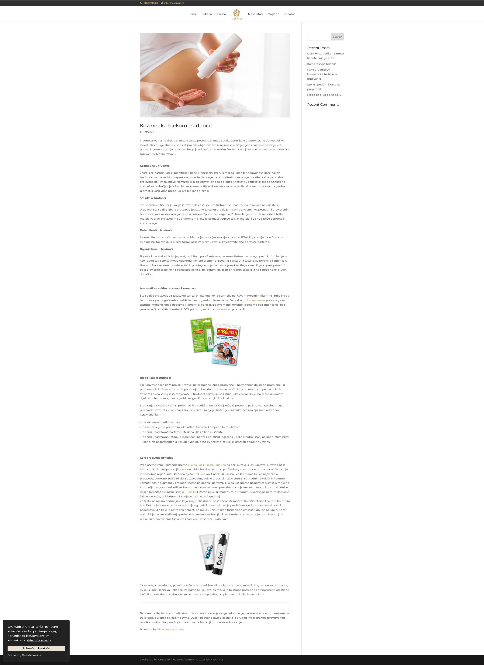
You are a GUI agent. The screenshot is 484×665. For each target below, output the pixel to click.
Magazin (273, 14)
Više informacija (39, 640)
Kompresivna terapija (321, 64)
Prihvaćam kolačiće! (36, 648)
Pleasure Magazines (170, 629)
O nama (290, 14)
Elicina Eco (195, 465)
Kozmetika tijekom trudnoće (176, 126)
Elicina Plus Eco (215, 465)
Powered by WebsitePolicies (24, 655)
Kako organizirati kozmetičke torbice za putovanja (322, 74)
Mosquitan (255, 14)
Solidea (207, 14)
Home (192, 14)
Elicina (221, 14)
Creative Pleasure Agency (176, 659)
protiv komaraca (254, 300)
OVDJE (192, 492)
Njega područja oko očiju (324, 94)
